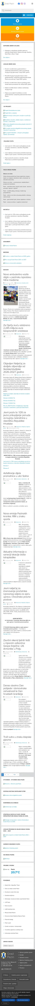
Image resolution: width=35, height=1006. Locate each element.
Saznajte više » (7, 320)
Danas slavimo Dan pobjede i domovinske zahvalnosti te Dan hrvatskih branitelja (15, 690)
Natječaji (24, 426)
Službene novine (24, 957)
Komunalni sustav (24, 979)
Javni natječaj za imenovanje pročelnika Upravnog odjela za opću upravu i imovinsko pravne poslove (18, 153)
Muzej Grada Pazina (10, 912)
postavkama (14, 997)
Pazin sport (8, 923)
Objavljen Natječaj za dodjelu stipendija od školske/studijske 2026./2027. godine (14, 368)
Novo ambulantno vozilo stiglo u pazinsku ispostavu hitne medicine (17, 277)
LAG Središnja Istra (10, 909)
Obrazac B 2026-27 (8, 400)
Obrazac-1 (5, 465)
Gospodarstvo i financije (9, 979)
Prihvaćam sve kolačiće (8, 1000)
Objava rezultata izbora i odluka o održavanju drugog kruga (17, 88)
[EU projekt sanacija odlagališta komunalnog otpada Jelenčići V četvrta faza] (17, 130)
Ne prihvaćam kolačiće (23, 1000)
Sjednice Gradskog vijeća (26, 960)
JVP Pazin (7, 902)
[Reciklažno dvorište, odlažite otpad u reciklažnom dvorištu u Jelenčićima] (17, 121)
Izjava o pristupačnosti (25, 965)
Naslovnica (18, 283)
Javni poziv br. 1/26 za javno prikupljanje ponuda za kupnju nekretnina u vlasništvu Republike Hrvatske (17, 147)
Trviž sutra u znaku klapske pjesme (17, 738)
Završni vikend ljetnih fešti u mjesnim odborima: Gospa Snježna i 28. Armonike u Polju (16, 644)
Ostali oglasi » (7, 163)
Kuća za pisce (8, 905)
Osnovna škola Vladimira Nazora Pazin (15, 916)
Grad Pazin (9, 3)
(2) (14, 400)
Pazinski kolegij (9, 919)
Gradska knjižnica (9, 895)
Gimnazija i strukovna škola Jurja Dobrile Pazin (17, 899)
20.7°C (15, 872)
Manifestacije (19, 651)
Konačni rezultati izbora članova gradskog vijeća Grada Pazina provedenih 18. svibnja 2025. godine (18, 83)
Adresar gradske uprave (26, 952)
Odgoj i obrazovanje (8, 988)
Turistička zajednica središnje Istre (14, 930)
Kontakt (22, 955)
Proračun (22, 968)
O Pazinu (5, 975)
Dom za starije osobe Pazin (12, 888)
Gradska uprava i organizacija (19, 975)
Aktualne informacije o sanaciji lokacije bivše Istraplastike (15, 554)
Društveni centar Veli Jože (12, 892)
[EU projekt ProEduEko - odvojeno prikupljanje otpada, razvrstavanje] (17, 133)
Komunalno (18, 479)
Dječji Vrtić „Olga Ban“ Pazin (12, 885)
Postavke (5, 1003)
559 (15, 774)
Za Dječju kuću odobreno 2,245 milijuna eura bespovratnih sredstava (16, 328)
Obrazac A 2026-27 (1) (9, 398)
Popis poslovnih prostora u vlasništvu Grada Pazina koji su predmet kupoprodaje (16, 158)
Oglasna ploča (23, 962)
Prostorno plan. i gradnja (9, 983)
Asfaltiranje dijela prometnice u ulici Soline (16, 475)
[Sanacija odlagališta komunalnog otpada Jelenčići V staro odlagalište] (17, 125)
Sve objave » (6, 57)
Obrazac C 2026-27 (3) (9, 403)
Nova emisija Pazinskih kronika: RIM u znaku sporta (15, 516)
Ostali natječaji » (7, 235)
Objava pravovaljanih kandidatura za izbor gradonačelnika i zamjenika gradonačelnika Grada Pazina (18, 94)
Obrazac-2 (6, 468)
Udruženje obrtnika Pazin (11, 933)
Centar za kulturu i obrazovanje (13, 926)
